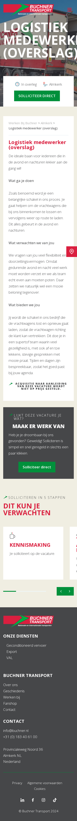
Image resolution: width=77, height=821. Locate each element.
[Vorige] (61, 591)
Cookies (40, 788)
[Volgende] (69, 591)
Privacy (17, 783)
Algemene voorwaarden (44, 783)
